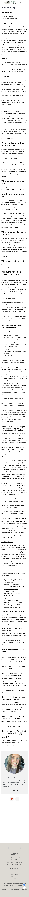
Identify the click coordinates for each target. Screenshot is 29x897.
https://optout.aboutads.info (11, 584)
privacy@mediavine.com (16, 668)
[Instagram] (17, 799)
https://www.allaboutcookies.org (10, 385)
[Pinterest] (12, 799)
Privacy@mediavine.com (20, 740)
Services (14, 874)
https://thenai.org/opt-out (11, 589)
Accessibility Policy (14, 864)
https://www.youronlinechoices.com (14, 593)
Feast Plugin (16, 892)
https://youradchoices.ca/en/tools (13, 598)
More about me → (15, 790)
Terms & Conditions (14, 862)
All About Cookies (9, 549)
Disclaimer (14, 860)
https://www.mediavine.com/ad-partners (12, 501)
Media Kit (14, 876)
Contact (14, 872)
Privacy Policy (14, 857)
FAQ (14, 878)
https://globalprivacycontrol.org (12, 607)
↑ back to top (14, 848)
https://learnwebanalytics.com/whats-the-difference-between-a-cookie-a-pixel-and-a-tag (13, 392)
